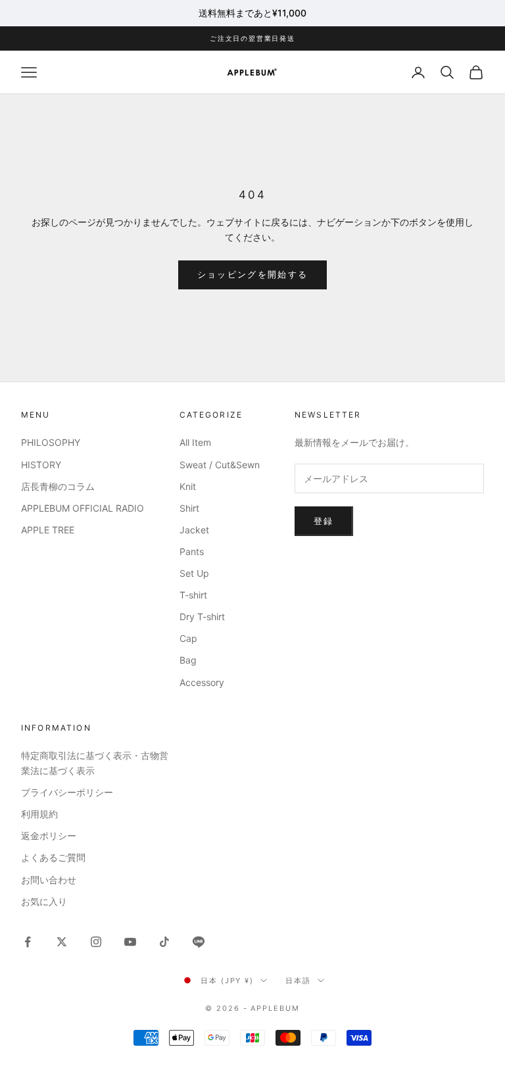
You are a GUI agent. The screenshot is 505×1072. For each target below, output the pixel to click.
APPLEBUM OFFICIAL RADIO (82, 508)
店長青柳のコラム (58, 486)
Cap (188, 638)
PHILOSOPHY (50, 442)
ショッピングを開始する (252, 274)
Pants (192, 551)
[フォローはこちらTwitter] (61, 941)
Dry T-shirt (202, 616)
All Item (195, 442)
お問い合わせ (48, 879)
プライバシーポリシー (67, 792)
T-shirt (193, 594)
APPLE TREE (47, 529)
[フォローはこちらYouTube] (130, 941)
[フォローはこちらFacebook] (27, 941)
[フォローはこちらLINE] (198, 941)
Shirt (189, 508)
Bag (188, 660)
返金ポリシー (48, 835)
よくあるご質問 (53, 857)
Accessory (202, 682)
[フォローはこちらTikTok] (164, 941)
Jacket (194, 529)
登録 (324, 521)
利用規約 (39, 813)
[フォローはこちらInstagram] (96, 941)
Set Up (194, 573)
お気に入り (44, 901)
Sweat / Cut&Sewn (220, 464)
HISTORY (41, 464)
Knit (188, 486)
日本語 (298, 980)
